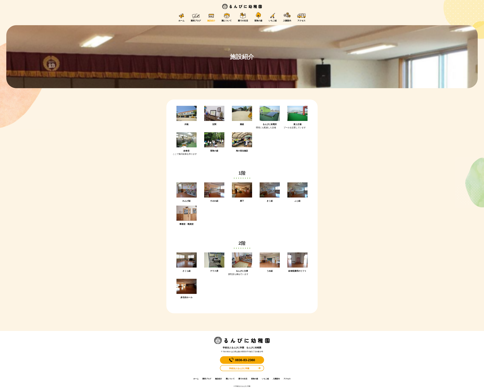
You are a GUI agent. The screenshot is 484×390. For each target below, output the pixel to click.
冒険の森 (258, 21)
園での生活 (243, 21)
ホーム (181, 21)
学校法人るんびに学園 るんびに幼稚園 (242, 347)
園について (227, 21)
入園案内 (287, 21)
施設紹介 (211, 21)
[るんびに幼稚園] (242, 6)
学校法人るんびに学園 (239, 368)
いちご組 (273, 21)
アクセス (301, 21)
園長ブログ (196, 21)
